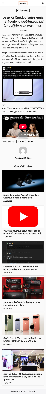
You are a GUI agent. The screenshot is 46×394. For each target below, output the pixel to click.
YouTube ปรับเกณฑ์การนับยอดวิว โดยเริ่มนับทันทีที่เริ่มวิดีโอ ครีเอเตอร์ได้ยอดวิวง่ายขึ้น (22, 232)
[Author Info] (23, 154)
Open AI (30, 141)
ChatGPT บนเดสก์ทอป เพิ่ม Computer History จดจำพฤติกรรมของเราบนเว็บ (20, 268)
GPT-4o (21, 141)
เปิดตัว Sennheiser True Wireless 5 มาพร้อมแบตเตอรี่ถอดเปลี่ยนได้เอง (21, 196)
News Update (23, 10)
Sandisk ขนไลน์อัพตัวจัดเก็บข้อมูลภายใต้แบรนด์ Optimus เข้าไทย (21, 304)
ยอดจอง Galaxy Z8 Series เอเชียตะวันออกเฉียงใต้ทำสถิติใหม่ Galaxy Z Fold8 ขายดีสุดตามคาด (22, 376)
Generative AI (8, 141)
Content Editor (23, 158)
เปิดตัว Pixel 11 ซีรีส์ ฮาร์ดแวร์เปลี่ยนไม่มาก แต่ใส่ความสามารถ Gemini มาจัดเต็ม (22, 339)
